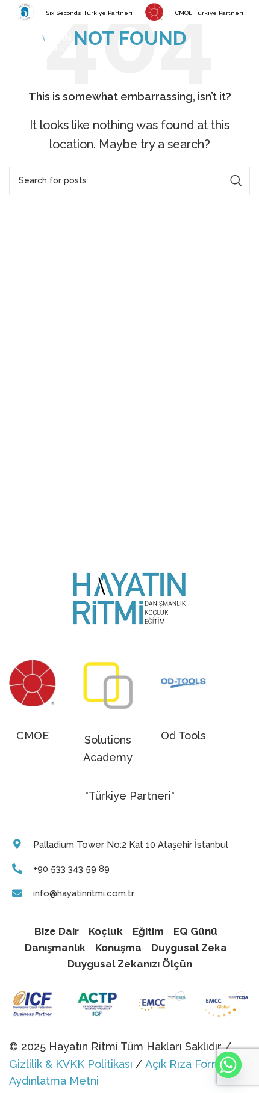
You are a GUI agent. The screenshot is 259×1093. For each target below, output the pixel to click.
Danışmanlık (55, 947)
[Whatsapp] (228, 1065)
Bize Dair (56, 931)
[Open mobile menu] (15, 42)
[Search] (244, 42)
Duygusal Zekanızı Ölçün (129, 964)
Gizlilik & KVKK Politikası (71, 1064)
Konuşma (118, 947)
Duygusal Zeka (189, 947)
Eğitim (148, 931)
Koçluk (106, 931)
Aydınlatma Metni (54, 1080)
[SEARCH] (236, 180)
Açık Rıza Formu (186, 1064)
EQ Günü (195, 931)
